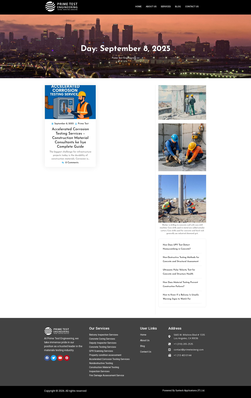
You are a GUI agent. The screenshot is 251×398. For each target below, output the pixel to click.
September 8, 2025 (64, 123)
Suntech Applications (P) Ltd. (190, 390)
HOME (138, 6)
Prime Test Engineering (124, 58)
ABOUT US (151, 6)
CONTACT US (192, 6)
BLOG (178, 6)
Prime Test (83, 123)
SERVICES (166, 6)
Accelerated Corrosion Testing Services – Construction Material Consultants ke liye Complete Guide (70, 138)
